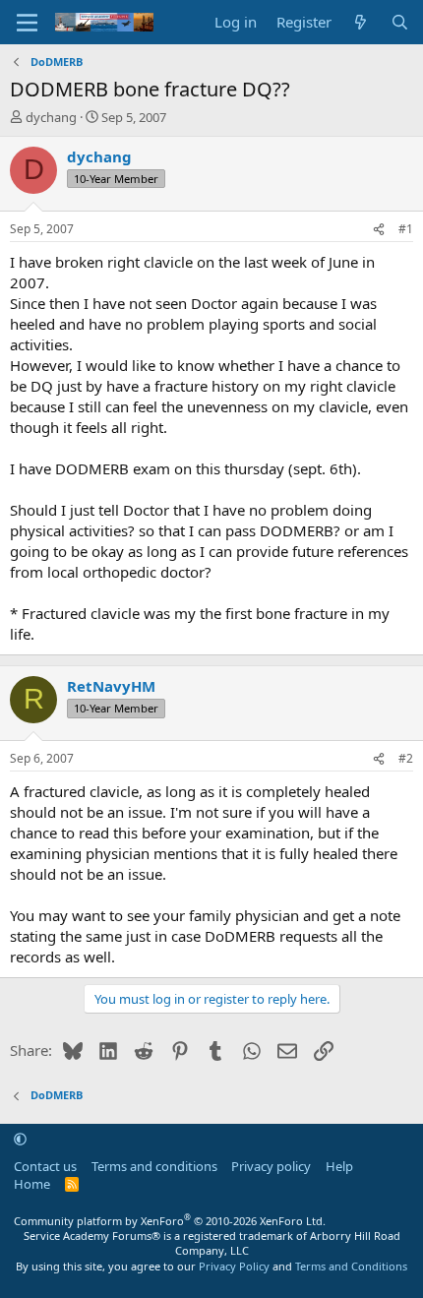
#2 (405, 758)
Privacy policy (271, 1166)
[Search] (400, 22)
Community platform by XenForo (170, 1220)
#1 (405, 228)
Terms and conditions (154, 1166)
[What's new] (360, 22)
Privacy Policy (234, 1266)
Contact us (45, 1166)
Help (339, 1166)
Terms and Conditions (351, 1266)
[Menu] (27, 22)
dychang (51, 117)
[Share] (379, 229)
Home (32, 1184)
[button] (20, 1138)
